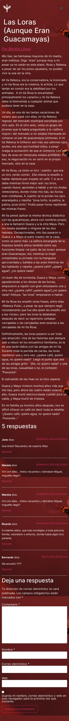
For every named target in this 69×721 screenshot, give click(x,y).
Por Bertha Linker (16, 49)
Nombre (8, 649)
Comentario (11, 604)
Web (5, 678)
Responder (7, 451)
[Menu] (61, 8)
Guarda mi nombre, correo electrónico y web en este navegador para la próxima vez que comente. (34, 698)
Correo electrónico (15, 663)
